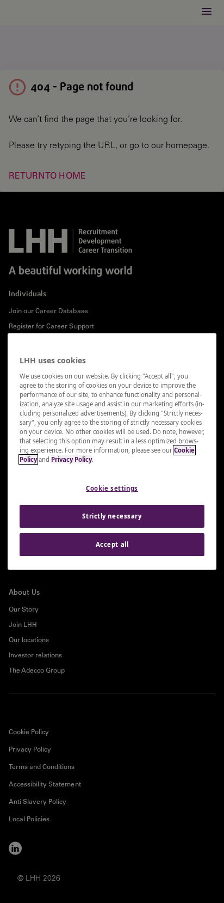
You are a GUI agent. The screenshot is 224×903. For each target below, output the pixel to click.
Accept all (112, 544)
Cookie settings (112, 488)
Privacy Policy (71, 459)
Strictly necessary (111, 516)
